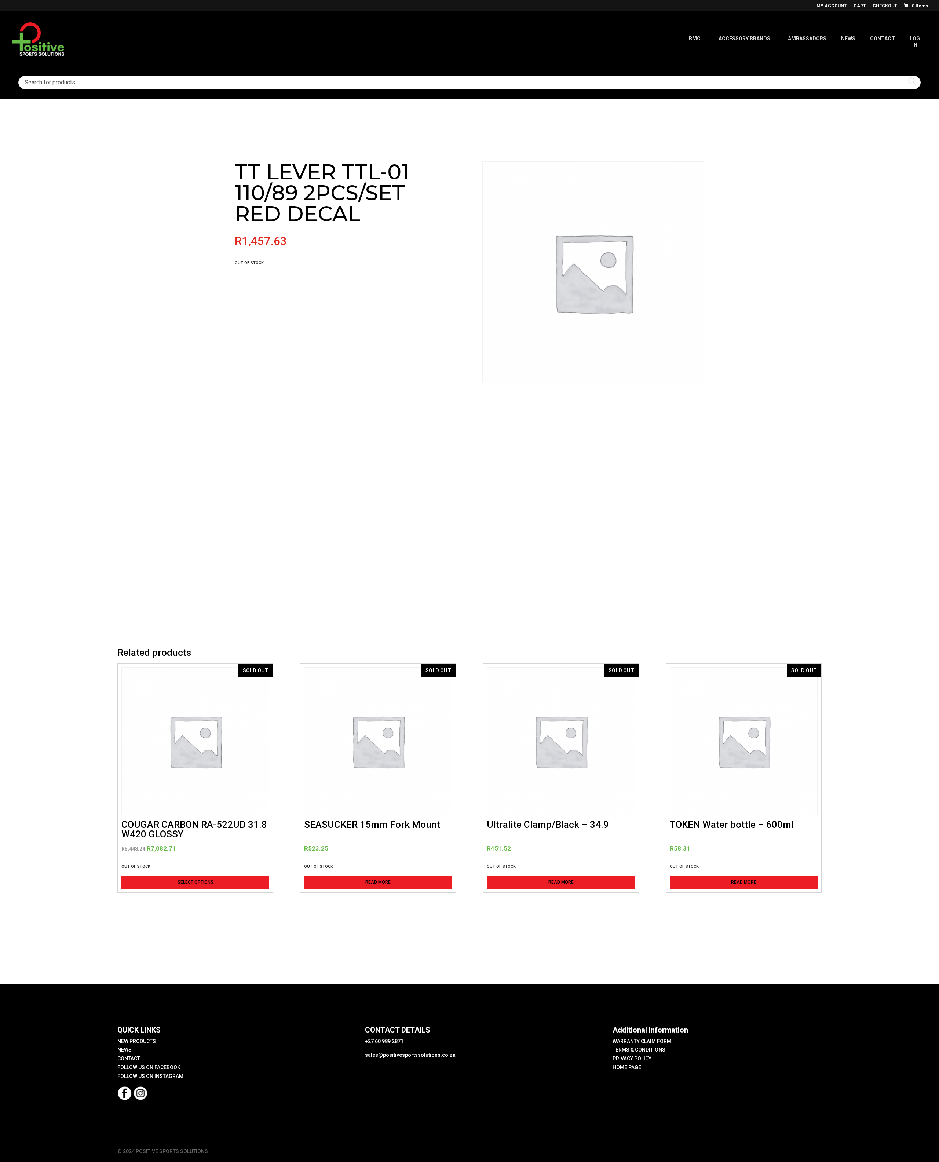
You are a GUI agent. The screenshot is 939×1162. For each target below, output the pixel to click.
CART (860, 6)
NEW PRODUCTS (136, 1041)
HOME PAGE (627, 1067)
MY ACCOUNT (831, 6)
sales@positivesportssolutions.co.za (410, 1055)
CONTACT (128, 1058)
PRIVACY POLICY (632, 1058)
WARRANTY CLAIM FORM (642, 1041)
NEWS (124, 1050)
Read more (378, 882)
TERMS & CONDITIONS (639, 1050)
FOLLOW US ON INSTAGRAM (150, 1076)
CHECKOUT (885, 6)
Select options (195, 882)
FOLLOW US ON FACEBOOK (148, 1067)
